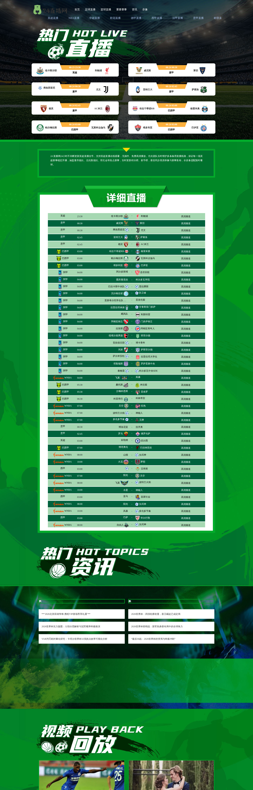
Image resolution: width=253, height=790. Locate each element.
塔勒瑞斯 (118, 363)
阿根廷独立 (117, 321)
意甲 (64, 223)
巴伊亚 (144, 265)
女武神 (142, 454)
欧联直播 (219, 18)
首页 (77, 9)
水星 (116, 490)
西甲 (65, 469)
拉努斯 (119, 328)
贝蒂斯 (144, 469)
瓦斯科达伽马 (148, 258)
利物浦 (144, 216)
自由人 (120, 525)
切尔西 (144, 441)
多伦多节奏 (119, 419)
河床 (120, 349)
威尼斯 (119, 223)
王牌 (141, 420)
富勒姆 (119, 441)
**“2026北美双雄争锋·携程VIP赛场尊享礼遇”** (66, 614)
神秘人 (145, 413)
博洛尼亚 (118, 427)
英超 (65, 216)
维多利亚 (118, 265)
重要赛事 (121, 9)
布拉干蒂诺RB (116, 251)
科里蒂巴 (118, 398)
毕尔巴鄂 (145, 518)
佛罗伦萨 (145, 434)
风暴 (143, 377)
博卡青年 (145, 342)
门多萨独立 (146, 321)
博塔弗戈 (118, 448)
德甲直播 (136, 18)
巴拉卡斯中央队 (116, 286)
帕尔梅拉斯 (117, 258)
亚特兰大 (118, 237)
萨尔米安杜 (119, 356)
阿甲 (65, 272)
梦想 (143, 462)
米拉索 (143, 384)
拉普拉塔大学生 (149, 356)
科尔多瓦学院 (148, 279)
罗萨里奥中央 (148, 363)
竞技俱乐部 (119, 342)
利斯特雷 (145, 314)
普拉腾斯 (143, 286)
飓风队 (119, 314)
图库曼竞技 (117, 279)
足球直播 (90, 9)
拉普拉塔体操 (118, 307)
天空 (121, 406)
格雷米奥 (145, 251)
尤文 (143, 230)
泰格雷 (121, 371)
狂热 (143, 406)
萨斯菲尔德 (147, 349)
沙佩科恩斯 (117, 391)
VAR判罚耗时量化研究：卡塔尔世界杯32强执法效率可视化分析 (74, 639)
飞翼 (117, 377)
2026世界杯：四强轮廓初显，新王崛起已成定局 (155, 614)
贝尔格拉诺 (117, 293)
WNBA (68, 377)
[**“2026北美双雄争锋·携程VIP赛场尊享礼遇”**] (40, 601)
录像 (145, 9)
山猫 (120, 455)
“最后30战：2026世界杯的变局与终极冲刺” (153, 639)
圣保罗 (144, 391)
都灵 (120, 244)
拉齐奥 (144, 427)
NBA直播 (74, 18)
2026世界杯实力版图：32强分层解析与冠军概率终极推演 (71, 626)
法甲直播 (177, 18)
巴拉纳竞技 (146, 448)
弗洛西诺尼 (119, 229)
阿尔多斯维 (117, 272)
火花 (120, 462)
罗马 (120, 434)
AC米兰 (145, 244)
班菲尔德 (145, 335)
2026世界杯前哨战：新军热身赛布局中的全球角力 (157, 626)
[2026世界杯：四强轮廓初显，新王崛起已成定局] (130, 601)
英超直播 (53, 18)
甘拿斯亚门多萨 (147, 307)
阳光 (121, 476)
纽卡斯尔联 (117, 216)
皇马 (120, 497)
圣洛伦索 (145, 300)
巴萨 (120, 518)
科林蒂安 (145, 398)
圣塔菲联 (144, 272)
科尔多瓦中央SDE (148, 371)
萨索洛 (143, 237)
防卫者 (142, 293)
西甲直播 (157, 18)
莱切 (142, 223)
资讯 (134, 9)
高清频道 (185, 216)
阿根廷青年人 (148, 328)
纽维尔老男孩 (116, 335)
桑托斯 (119, 384)
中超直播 (94, 18)
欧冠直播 (115, 18)
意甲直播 (198, 18)
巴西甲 (65, 251)
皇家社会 (145, 497)
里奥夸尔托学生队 (114, 300)
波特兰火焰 (119, 412)
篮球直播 (106, 9)
